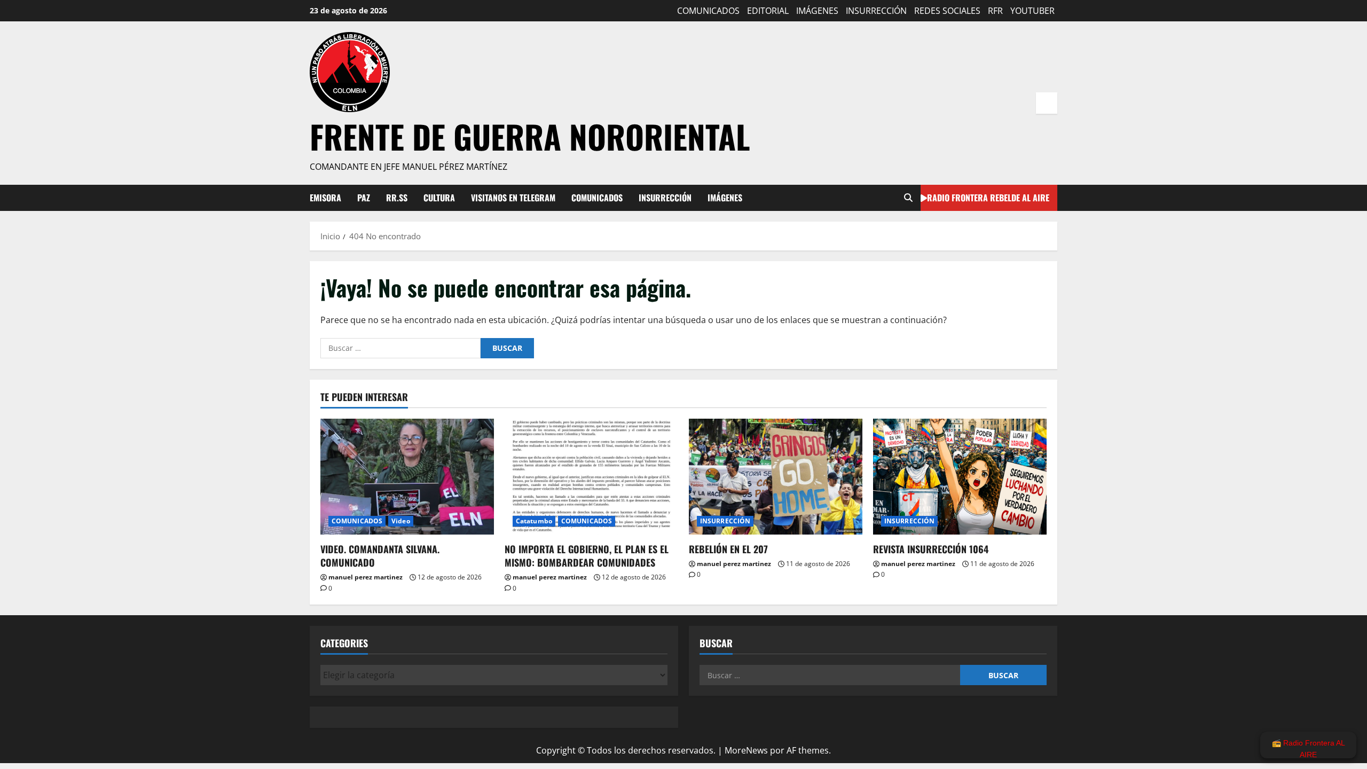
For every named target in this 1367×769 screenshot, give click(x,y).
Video (400, 520)
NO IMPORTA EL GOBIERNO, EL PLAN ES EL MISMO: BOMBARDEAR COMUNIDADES (587, 555)
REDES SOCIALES (947, 11)
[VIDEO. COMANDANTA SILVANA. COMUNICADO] (407, 477)
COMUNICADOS (708, 11)
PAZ (363, 197)
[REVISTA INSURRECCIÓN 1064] (960, 477)
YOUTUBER (1032, 11)
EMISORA (325, 197)
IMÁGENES (817, 11)
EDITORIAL (768, 11)
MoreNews (746, 750)
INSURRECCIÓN (876, 11)
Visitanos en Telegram (513, 197)
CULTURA (439, 197)
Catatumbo (534, 520)
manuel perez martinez (365, 577)
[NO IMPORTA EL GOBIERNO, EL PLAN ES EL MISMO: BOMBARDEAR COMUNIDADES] (591, 477)
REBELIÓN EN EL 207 (728, 549)
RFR (995, 11)
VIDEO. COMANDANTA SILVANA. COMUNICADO (379, 555)
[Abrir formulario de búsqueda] (908, 198)
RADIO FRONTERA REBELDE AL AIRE (988, 197)
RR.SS (396, 197)
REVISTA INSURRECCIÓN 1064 (930, 549)
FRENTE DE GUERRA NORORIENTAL (530, 136)
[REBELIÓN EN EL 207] (775, 477)
